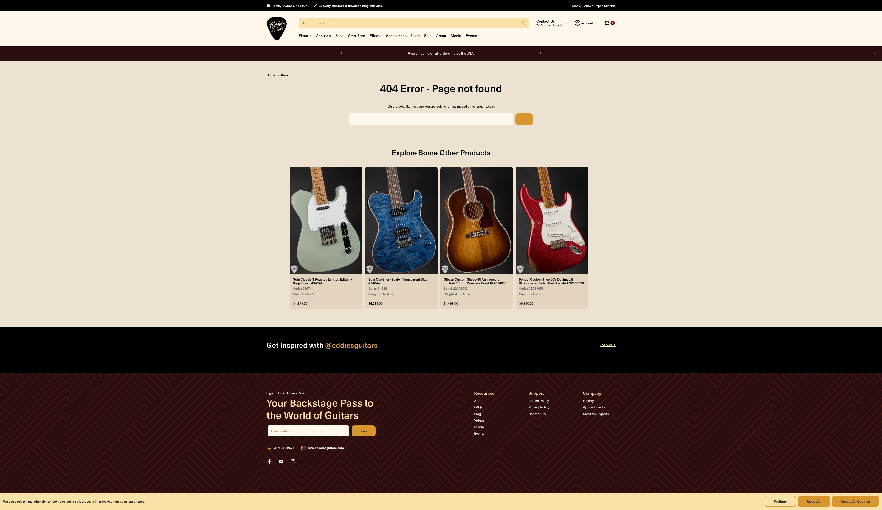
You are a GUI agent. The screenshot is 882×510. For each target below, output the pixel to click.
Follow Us (608, 344)
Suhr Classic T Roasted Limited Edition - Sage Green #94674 (322, 281)
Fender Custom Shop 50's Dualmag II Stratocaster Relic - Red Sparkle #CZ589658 (551, 281)
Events (471, 35)
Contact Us (537, 413)
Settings (780, 501)
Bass (339, 35)
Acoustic (323, 35)
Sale (428, 35)
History (588, 400)
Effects (375, 35)
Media (576, 5)
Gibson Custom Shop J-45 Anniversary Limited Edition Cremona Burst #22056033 (475, 281)
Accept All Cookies (855, 501)
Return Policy (539, 400)
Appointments (606, 5)
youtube (281, 461)
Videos (479, 420)
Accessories (396, 35)
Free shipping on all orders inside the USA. (441, 53)
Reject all (814, 501)
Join (364, 430)
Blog (477, 413)
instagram (293, 461)
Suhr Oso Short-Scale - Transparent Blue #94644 (397, 281)
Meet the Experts (596, 413)
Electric (305, 35)
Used (415, 35)
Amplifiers (356, 35)
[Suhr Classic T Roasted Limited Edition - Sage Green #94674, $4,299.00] (326, 220)
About (588, 5)
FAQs (478, 407)
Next (540, 53)
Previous (341, 53)
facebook (269, 461)
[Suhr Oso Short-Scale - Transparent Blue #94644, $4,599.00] (401, 220)
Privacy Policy (539, 407)
